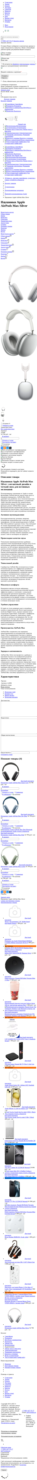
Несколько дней (10, 692)
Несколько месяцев (11, 697)
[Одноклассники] (5, 448)
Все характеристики (7, 429)
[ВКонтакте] (2, 448)
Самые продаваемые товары (10, 901)
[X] (10, 448)
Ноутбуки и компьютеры (13, 1340)
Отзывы (7, 21)
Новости (8, 11)
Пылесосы (17, 111)
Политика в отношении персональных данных (9, 1432)
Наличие (4, 254)
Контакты (8, 20)
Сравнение (19, 792)
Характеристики (6, 245)
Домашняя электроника (13, 1352)
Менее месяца (9, 695)
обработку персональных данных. (23, 64)
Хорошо (4, 1470)
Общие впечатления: (8, 735)
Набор (3, 238)
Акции (7, 4)
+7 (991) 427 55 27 (7, 41)
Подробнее (4, 790)
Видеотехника (21, 126)
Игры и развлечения (27, 140)
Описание (4, 243)
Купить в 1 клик (7, 440)
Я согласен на (19, 64)
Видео (3, 258)
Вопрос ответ (9, 18)
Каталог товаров (9, 99)
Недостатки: (5, 718)
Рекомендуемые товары (13, 1367)
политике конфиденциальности (13, 1465)
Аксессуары (5, 247)
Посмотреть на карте (8, 1423)
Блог (6, 16)
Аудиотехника (21, 128)
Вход (6, 25)
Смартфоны (19, 104)
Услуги (7, 14)
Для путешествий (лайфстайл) (17, 142)
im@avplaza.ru (31, 1412)
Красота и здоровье (26, 138)
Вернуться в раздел (7, 234)
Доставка (8, 7)
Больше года (9, 694)
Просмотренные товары (9, 902)
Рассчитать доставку (9, 442)
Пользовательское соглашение (11, 1436)
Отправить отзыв (6, 754)
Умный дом (22, 124)
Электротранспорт (25, 133)
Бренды (7, 13)
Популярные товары (11, 1366)
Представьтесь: (6, 752)
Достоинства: (5, 700)
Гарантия (8, 9)
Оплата (7, 6)
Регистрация (9, 27)
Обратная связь (6, 1447)
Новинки (8, 1364)
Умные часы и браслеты (13, 1348)
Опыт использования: (8, 688)
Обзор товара (5, 236)
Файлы (3, 256)
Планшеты (17, 106)
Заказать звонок (18, 41)
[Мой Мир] (7, 448)
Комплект (4, 240)
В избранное (6, 794)
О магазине (8, 2)
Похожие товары (6, 252)
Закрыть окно (5, 90)
